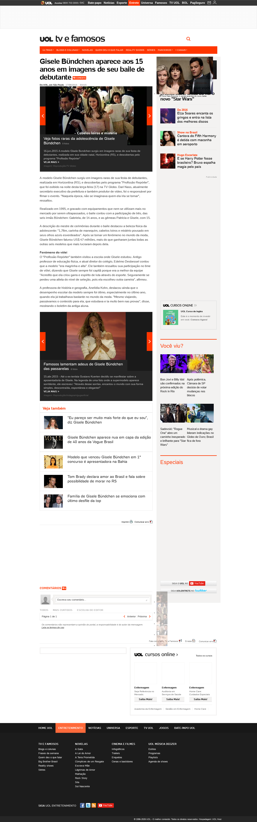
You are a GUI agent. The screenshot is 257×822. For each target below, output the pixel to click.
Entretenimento (70, 728)
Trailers (116, 753)
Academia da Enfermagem (148, 708)
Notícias (109, 2)
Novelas (87, 50)
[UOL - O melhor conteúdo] (45, 4)
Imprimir (125, 522)
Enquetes (117, 757)
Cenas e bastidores (122, 761)
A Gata (79, 749)
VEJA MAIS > (51, 162)
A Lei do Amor (83, 753)
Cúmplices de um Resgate (89, 761)
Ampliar (140, 91)
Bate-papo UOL (184, 728)
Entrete (134, 2)
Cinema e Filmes (123, 744)
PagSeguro (197, 2)
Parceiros (164, 50)
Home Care (200, 708)
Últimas (47, 50)
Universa (147, 2)
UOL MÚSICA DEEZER (162, 744)
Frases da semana (48, 753)
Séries (151, 50)
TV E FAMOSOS (48, 744)
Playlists (153, 757)
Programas (154, 753)
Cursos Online (182, 306)
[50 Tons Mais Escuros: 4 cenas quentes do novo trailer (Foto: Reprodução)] (162, 623)
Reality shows (135, 50)
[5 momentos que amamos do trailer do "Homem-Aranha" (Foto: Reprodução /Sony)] (162, 602)
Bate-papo (94, 2)
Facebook (83, 805)
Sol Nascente (82, 786)
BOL (185, 2)
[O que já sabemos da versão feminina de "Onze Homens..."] (162, 612)
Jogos (164, 728)
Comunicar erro (142, 522)
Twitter (88, 805)
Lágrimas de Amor (85, 769)
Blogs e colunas (67, 50)
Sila (77, 782)
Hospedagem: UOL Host (210, 819)
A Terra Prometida (85, 757)
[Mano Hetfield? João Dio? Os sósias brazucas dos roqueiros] (162, 645)
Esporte (122, 2)
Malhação (80, 774)
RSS (94, 805)
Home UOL (45, 728)
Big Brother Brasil (48, 761)
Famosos (161, 2)
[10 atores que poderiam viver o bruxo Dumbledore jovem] (162, 634)
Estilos (152, 749)
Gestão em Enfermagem (178, 708)
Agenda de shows (158, 761)
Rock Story (81, 778)
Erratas (188, 641)
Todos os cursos (204, 655)
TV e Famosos (80, 38)
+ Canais (180, 50)
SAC (82, 3)
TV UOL (174, 2)
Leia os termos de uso (53, 627)
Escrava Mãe (82, 765)
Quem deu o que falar (109, 50)
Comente (80, 78)
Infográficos (118, 749)
